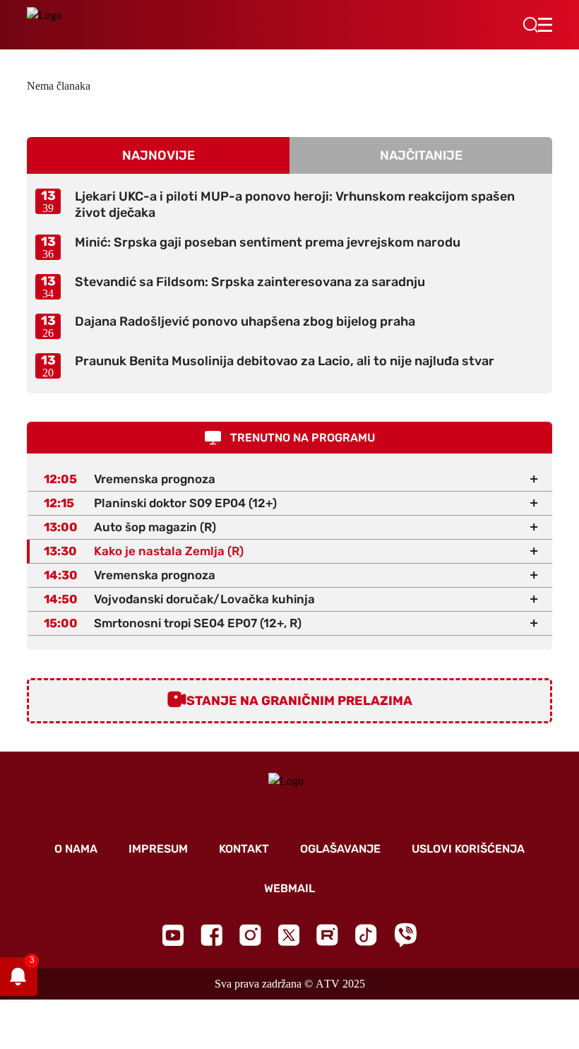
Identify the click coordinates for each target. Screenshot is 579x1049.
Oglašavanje (340, 848)
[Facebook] (211, 935)
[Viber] (405, 935)
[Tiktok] (366, 935)
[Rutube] (327, 935)
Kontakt (244, 848)
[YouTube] (173, 935)
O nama (75, 848)
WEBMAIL (289, 888)
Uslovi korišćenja (468, 848)
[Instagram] (250, 935)
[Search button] (530, 25)
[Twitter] (288, 935)
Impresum (158, 848)
